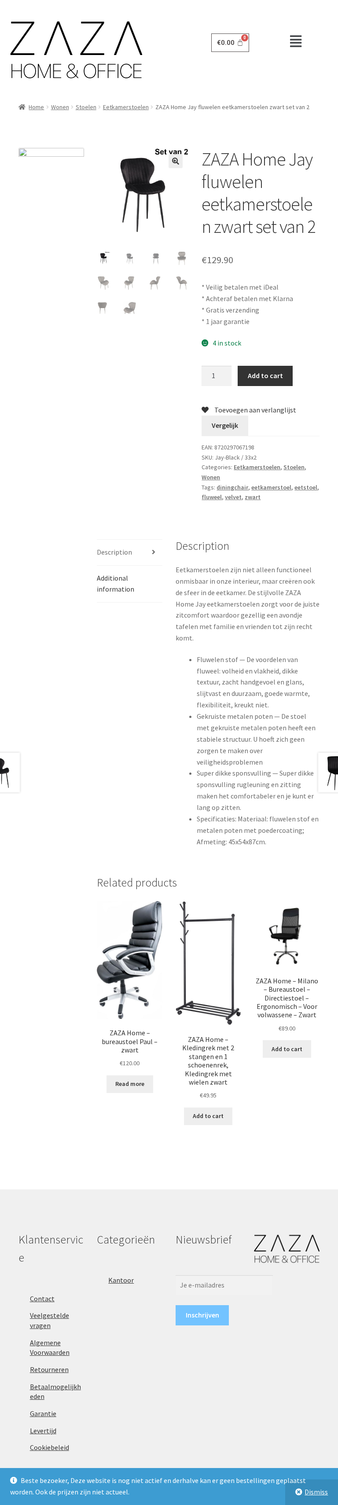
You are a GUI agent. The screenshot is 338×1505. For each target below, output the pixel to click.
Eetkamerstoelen (126, 107)
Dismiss (316, 1491)
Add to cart (265, 375)
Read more (129, 1084)
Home (36, 107)
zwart (253, 497)
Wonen (60, 107)
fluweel (212, 497)
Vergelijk (225, 425)
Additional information (115, 584)
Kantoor (121, 1280)
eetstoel (305, 487)
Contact (42, 1298)
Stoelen (86, 107)
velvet (233, 497)
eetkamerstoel (271, 487)
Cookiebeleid (49, 1447)
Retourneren (49, 1369)
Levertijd (43, 1430)
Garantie (43, 1413)
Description (114, 552)
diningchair (232, 487)
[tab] (129, 553)
